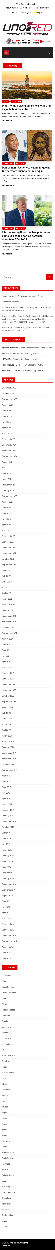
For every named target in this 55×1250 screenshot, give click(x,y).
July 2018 (6, 833)
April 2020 (6, 730)
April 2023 (6, 525)
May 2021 (6, 656)
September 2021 (9, 633)
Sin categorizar (8, 1192)
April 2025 (6, 428)
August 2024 (7, 462)
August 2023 (7, 502)
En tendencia (7, 1044)
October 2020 (8, 696)
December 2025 (9, 388)
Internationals (8, 1073)
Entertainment (8, 1055)
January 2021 (8, 679)
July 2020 (6, 713)
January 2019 (8, 816)
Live (3, 1050)
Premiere (6, 1141)
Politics (20, 163)
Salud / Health (8, 1175)
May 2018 (6, 844)
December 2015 (9, 935)
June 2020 (7, 719)
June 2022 (7, 582)
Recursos (6, 1164)
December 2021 (9, 616)
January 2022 (8, 610)
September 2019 (9, 770)
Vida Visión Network (10, 302)
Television (6, 1209)
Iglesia (4, 1067)
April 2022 (6, 593)
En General (6, 1038)
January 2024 (8, 490)
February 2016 (8, 924)
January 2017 (8, 878)
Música (5, 1107)
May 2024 (6, 468)
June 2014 (6, 958)
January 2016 (8, 930)
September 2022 (9, 565)
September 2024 (9, 456)
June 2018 (6, 838)
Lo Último (16, 101)
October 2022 (8, 559)
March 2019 (7, 804)
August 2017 (7, 861)
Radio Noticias (8, 1152)
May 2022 (6, 587)
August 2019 (7, 776)
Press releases (8, 1010)
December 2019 (9, 753)
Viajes (4, 1221)
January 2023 (8, 542)
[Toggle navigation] (6, 52)
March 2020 (7, 736)
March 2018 (7, 850)
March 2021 (7, 667)
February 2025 (8, 439)
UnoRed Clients (42, 8)
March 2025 (7, 433)
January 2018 (8, 856)
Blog (5, 101)
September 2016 (9, 890)
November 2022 (9, 553)
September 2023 (9, 496)
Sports (5, 1021)
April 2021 (6, 662)
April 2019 (6, 799)
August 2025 (7, 405)
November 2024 (9, 451)
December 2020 (9, 684)
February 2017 (8, 873)
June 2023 (7, 513)
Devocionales (7, 1027)
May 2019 (6, 793)
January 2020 (8, 747)
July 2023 (6, 508)
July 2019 (6, 781)
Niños (4, 1124)
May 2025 (6, 422)
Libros (4, 1084)
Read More (7, 121)
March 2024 (7, 479)
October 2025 (8, 393)
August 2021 (7, 639)
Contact (14, 12)
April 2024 (6, 473)
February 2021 (8, 673)
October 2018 (8, 827)
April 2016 (6, 913)
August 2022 (7, 570)
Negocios (6, 1112)
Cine (4, 998)
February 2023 (8, 536)
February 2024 (8, 485)
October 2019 (8, 764)
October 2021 (8, 627)
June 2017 (6, 867)
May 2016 (6, 907)
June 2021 (6, 650)
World (4, 1227)
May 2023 (6, 519)
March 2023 (7, 530)
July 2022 (6, 576)
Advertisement (27, 8)
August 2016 (7, 896)
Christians (6, 1015)
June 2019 (6, 787)
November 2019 (9, 759)
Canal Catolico (8, 987)
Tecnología (6, 1198)
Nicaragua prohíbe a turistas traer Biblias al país (23, 296)
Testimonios (7, 1215)
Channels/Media (9, 993)
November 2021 (9, 622)
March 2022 (7, 599)
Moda (4, 1101)
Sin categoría (8, 1187)
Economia (6, 1033)
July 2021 (6, 645)
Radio (4, 1147)
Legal (4, 1078)
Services (5, 1181)
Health (5, 1170)
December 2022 (9, 548)
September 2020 (9, 702)
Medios (5, 1095)
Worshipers (6, 976)
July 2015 (6, 953)
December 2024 (9, 445)
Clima (4, 1004)
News (4, 1118)
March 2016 (7, 918)
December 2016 (9, 884)
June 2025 (7, 416)
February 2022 (8, 605)
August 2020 (7, 707)
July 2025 (6, 411)
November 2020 (9, 690)
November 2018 (9, 821)
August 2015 (7, 947)
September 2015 (9, 941)
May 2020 (6, 724)
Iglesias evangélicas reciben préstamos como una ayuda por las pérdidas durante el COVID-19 (26, 236)
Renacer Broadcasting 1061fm (39, 348)
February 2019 (8, 810)
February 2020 (8, 741)
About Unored (12, 8)
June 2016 (6, 901)
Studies (5, 1061)
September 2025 (9, 399)
